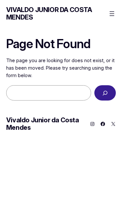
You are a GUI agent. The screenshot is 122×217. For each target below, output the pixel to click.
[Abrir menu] (112, 14)
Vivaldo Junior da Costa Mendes (49, 13)
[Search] (105, 93)
